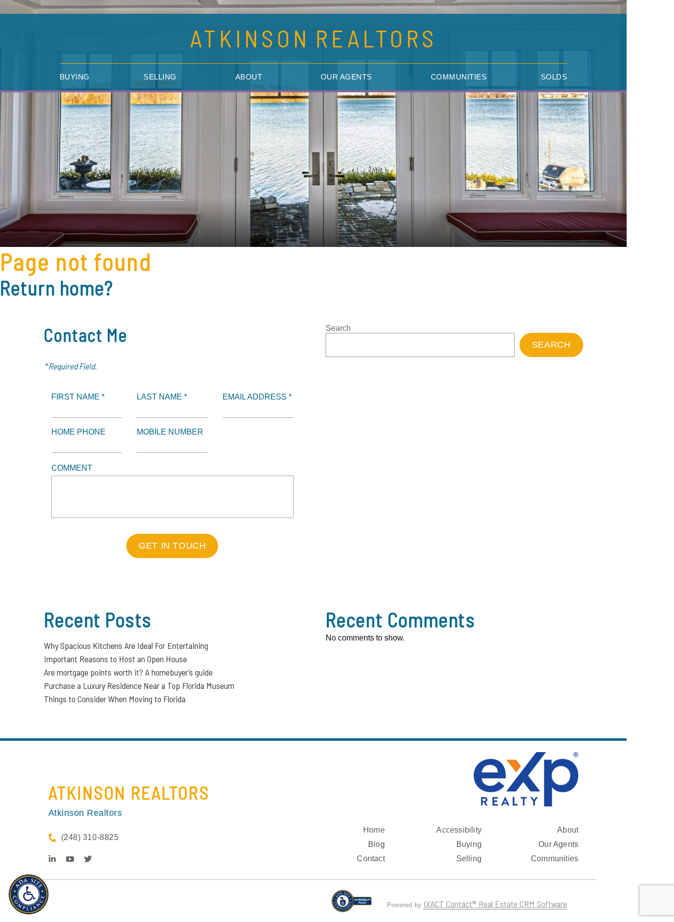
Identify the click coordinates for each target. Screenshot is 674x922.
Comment (71, 468)
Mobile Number (170, 432)
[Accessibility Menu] (28, 894)
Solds (554, 77)
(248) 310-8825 (89, 837)
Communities (459, 77)
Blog (376, 844)
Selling (160, 77)
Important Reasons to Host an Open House (115, 658)
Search (338, 328)
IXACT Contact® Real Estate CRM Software (495, 903)
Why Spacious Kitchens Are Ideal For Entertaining (126, 645)
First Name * (78, 397)
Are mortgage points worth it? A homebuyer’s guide (128, 672)
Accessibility (459, 830)
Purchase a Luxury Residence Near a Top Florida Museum (139, 685)
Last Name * (162, 397)
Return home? (56, 287)
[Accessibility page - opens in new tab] (351, 905)
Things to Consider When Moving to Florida (115, 698)
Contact (370, 858)
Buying (75, 77)
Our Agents (346, 77)
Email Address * (257, 397)
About (248, 77)
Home (374, 830)
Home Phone (78, 432)
